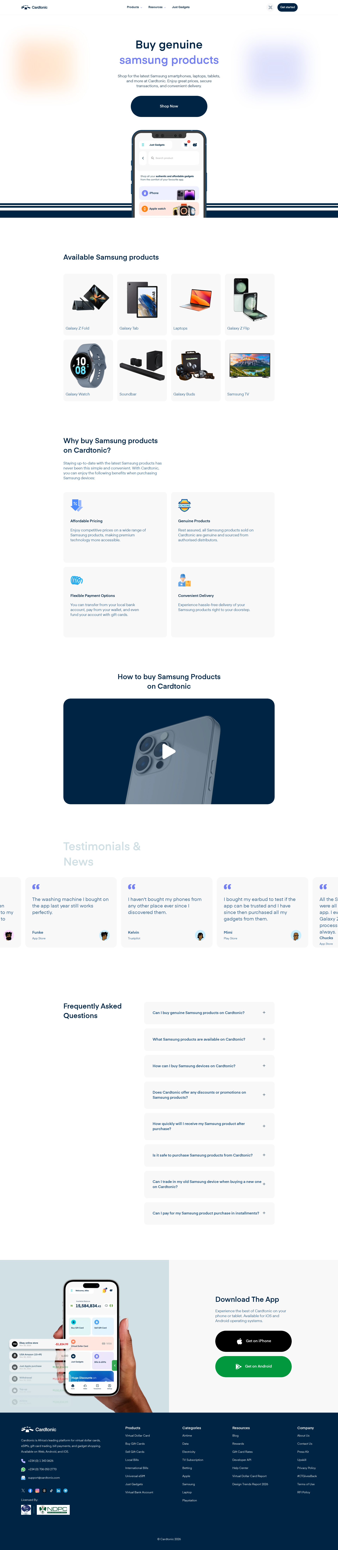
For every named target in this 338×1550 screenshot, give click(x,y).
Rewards (238, 1444)
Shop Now (169, 106)
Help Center (240, 1468)
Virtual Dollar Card (137, 1435)
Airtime (187, 1435)
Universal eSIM (135, 1476)
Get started (287, 7)
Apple (186, 1476)
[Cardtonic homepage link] (34, 7)
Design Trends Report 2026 (250, 1484)
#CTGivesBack (307, 1476)
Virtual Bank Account (139, 1492)
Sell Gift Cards (134, 1452)
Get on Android (258, 1366)
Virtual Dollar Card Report (249, 1476)
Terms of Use (306, 1484)
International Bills (136, 1468)
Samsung (188, 1484)
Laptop (187, 1492)
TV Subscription (192, 1460)
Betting (187, 1468)
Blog (235, 1435)
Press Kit (303, 1452)
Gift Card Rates (242, 1452)
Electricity (188, 1452)
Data (185, 1444)
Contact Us (304, 1444)
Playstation (189, 1500)
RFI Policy (303, 1492)
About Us (303, 1435)
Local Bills (132, 1460)
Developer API (241, 1460)
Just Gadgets (181, 7)
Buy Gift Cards (135, 1444)
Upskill (301, 1460)
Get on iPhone (258, 1341)
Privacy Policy (306, 1468)
